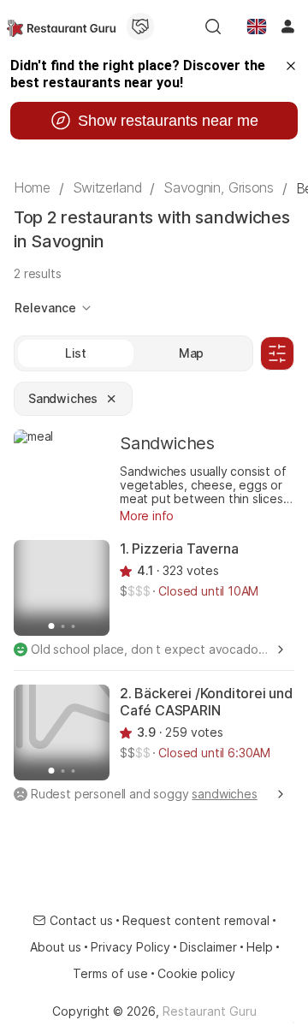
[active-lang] (256, 26)
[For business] (140, 26)
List (75, 353)
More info (147, 515)
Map (191, 353)
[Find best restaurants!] (61, 26)
